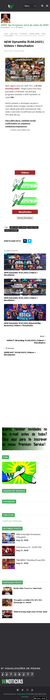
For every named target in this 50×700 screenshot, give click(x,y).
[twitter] (22, 690)
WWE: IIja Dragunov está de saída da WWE (25, 25)
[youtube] (32, 690)
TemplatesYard (22, 694)
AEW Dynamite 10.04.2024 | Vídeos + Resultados (21, 299)
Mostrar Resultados (25, 218)
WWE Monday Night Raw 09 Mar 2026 (30, 612)
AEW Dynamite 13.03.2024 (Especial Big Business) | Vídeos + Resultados (22, 324)
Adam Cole (13, 34)
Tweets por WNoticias (12, 521)
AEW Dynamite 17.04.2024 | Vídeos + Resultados (21, 274)
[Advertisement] (25, 151)
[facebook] (18, 690)
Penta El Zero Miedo (11, 230)
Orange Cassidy (34, 34)
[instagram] (27, 690)
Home (6, 34)
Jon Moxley (23, 34)
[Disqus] (25, 391)
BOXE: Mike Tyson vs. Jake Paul (27, 588)
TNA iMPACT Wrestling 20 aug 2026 (30, 560)
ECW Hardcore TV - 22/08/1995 (29, 547)
